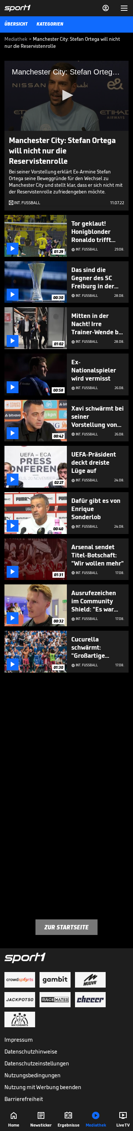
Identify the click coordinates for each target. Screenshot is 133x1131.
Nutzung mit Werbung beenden (42, 1087)
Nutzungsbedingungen (32, 1075)
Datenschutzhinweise (30, 1051)
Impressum (18, 1039)
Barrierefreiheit (23, 1098)
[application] (66, 96)
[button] (66, 95)
